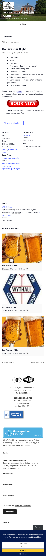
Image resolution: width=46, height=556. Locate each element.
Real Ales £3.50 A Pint (10, 266)
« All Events (7, 36)
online (19, 91)
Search (6, 522)
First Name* (8, 473)
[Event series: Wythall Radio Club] (27, 310)
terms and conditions (23, 506)
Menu (24, 24)
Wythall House (7, 207)
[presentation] (22, 248)
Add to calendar (13, 123)
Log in (5, 453)
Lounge (4, 150)
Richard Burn (27, 135)
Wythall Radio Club (9, 307)
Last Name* (8, 484)
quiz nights (15, 158)
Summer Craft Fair (8, 362)
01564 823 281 (24, 393)
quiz (9, 158)
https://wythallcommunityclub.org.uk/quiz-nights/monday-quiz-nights (11, 166)
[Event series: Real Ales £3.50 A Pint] (27, 268)
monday (4, 158)
